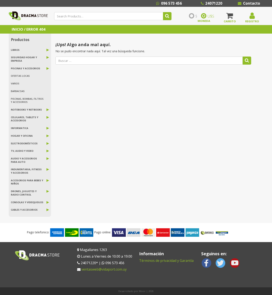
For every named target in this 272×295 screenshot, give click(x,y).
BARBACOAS (18, 91)
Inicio (17, 29)
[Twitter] (220, 263)
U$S (210, 16)
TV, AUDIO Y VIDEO (22, 150)
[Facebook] (206, 263)
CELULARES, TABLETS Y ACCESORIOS (24, 119)
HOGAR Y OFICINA (22, 135)
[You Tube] (234, 263)
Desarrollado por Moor (132, 291)
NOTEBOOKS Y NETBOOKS (26, 109)
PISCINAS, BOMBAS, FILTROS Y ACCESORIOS (27, 100)
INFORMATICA (19, 128)
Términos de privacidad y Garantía (166, 260)
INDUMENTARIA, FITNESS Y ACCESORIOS (26, 171)
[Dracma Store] (28, 16)
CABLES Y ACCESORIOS (24, 209)
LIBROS (15, 49)
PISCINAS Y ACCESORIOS (25, 68)
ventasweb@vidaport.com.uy (104, 269)
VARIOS (15, 83)
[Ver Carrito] (229, 17)
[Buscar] (167, 16)
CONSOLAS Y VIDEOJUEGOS (27, 202)
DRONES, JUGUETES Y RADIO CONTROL (24, 193)
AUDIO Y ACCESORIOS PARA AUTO (24, 160)
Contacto (251, 3)
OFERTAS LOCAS (20, 75)
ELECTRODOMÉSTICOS (24, 143)
